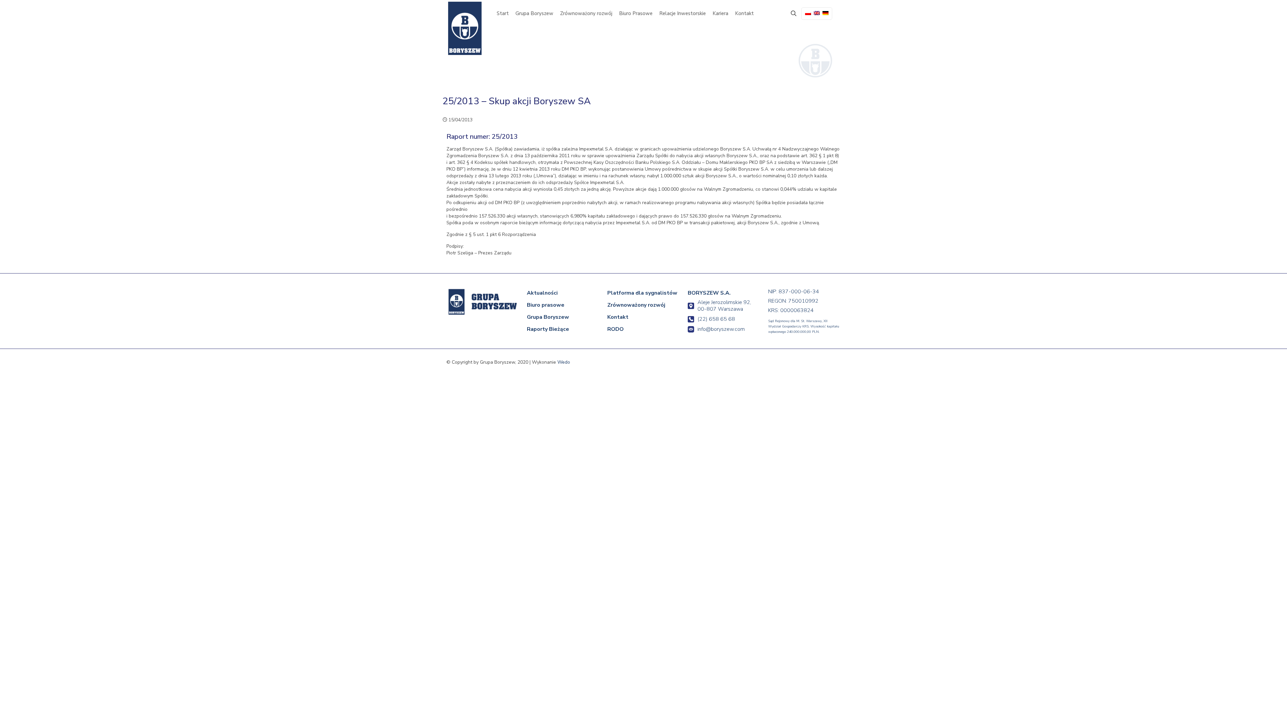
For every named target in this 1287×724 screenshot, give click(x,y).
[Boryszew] (464, 28)
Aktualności (542, 293)
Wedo (563, 362)
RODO (615, 329)
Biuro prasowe (545, 305)
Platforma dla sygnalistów (642, 293)
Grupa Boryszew (548, 317)
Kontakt (617, 317)
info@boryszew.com (721, 329)
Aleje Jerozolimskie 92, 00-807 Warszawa (724, 305)
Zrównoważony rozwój (636, 305)
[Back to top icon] (1254, 709)
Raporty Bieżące (548, 329)
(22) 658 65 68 (716, 319)
